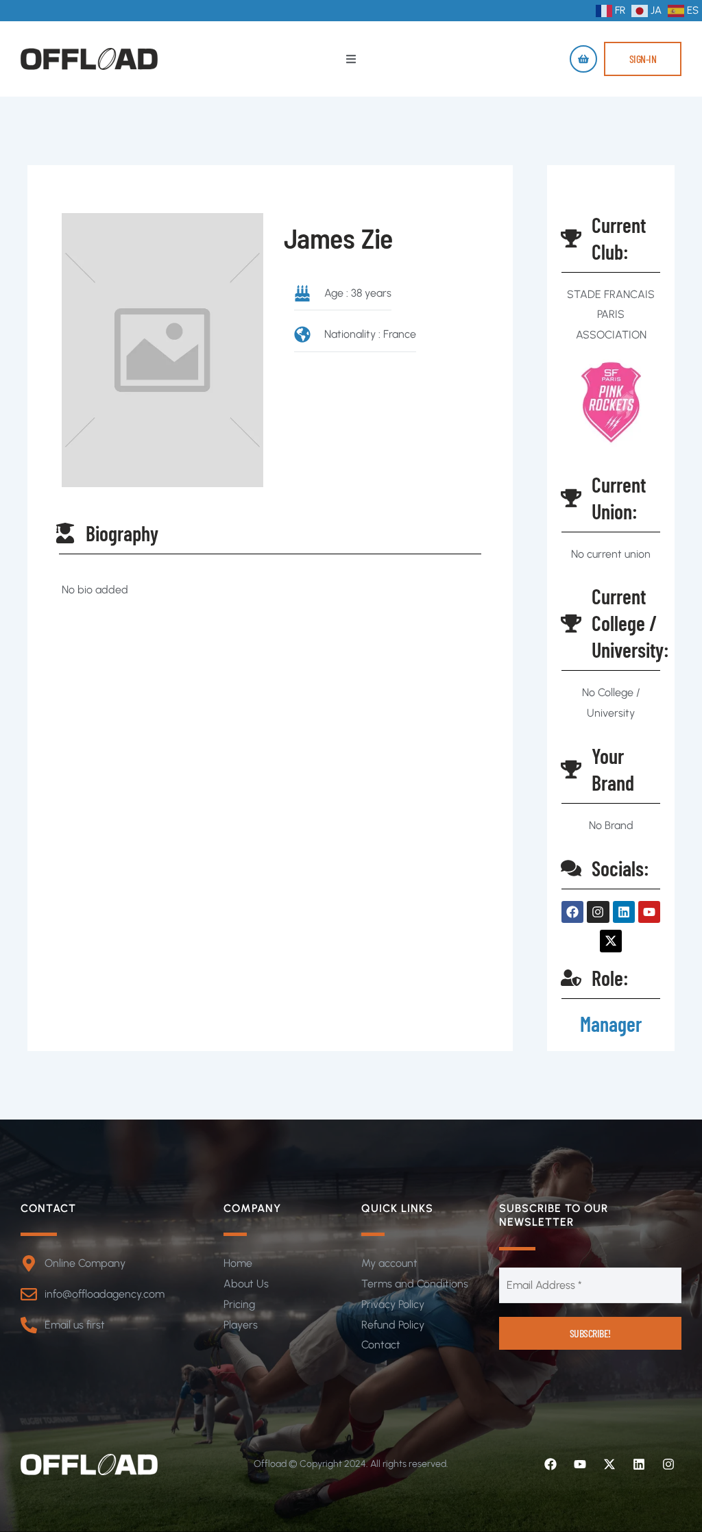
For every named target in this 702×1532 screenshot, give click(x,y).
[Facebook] (550, 1464)
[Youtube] (580, 1464)
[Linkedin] (639, 1464)
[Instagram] (668, 1464)
